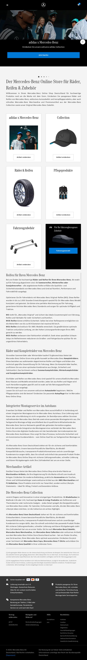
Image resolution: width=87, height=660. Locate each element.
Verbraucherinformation (68, 638)
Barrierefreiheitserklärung (68, 636)
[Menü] (7, 5)
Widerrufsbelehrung (32, 625)
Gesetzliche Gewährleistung (69, 641)
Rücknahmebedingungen (34, 622)
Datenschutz (64, 625)
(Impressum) (10, 655)
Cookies (62, 622)
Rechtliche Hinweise (66, 633)
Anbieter (63, 620)
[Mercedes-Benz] (43, 5)
